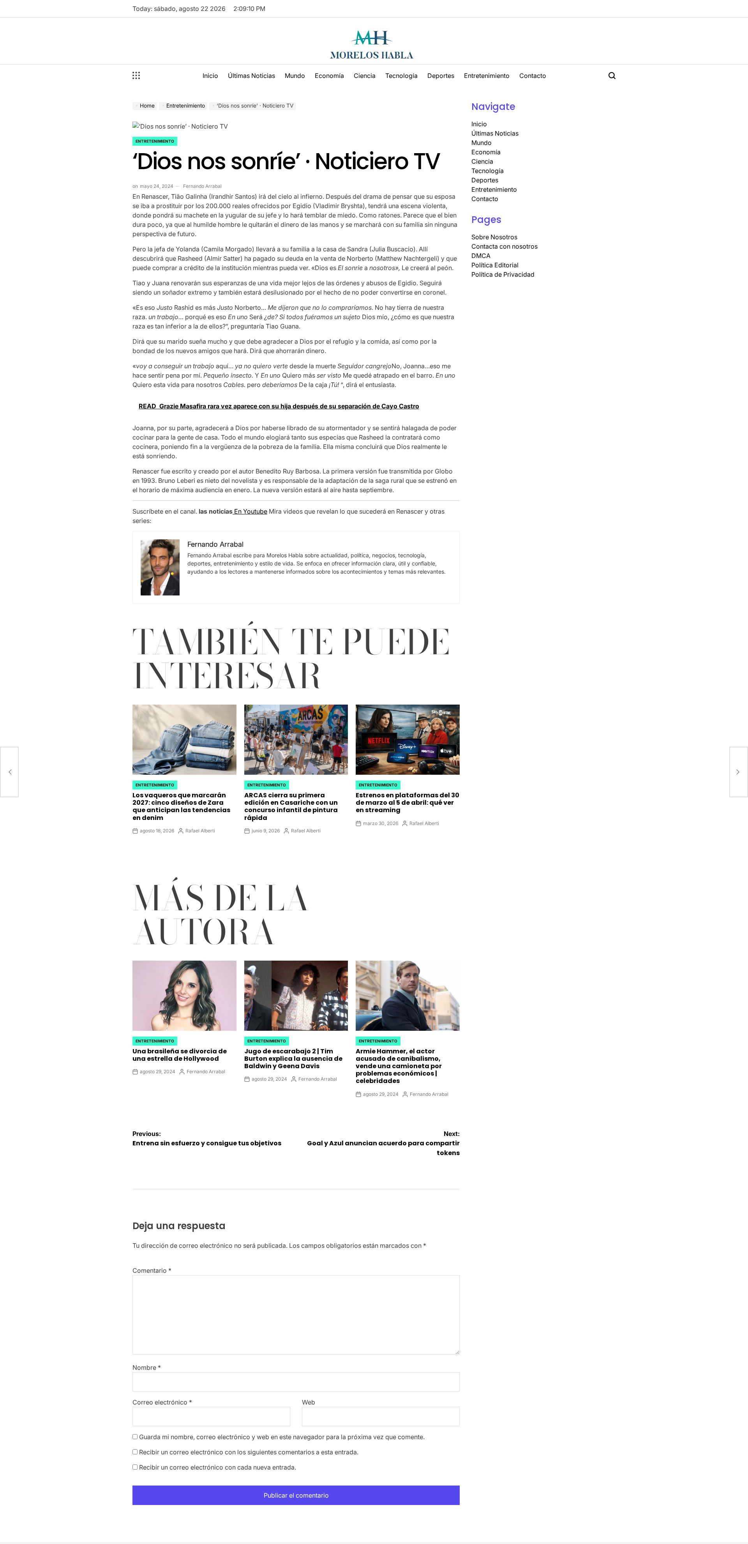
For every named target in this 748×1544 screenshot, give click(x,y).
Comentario (151, 1270)
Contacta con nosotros (504, 246)
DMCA (480, 256)
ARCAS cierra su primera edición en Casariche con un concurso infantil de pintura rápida (291, 806)
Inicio (210, 75)
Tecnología (401, 75)
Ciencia (365, 75)
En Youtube (250, 511)
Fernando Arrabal (202, 186)
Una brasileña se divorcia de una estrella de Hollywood (179, 1055)
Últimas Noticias (251, 75)
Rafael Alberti (200, 831)
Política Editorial (495, 265)
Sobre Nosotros (494, 237)
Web (308, 1402)
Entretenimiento (487, 75)
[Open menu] (136, 75)
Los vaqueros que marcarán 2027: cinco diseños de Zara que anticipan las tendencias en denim (181, 806)
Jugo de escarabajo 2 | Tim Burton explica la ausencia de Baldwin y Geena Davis (293, 1059)
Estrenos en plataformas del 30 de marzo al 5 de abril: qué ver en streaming (407, 802)
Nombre (146, 1367)
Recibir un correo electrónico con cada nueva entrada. (217, 1467)
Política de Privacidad (503, 274)
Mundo (295, 75)
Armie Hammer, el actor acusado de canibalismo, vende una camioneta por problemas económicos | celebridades (399, 1066)
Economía (329, 75)
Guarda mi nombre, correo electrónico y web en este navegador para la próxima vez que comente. (282, 1437)
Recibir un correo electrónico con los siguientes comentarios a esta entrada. (248, 1452)
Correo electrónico (162, 1402)
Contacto (532, 75)
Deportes (440, 75)
